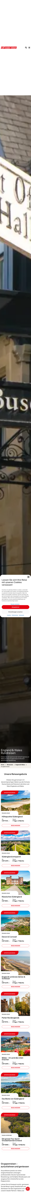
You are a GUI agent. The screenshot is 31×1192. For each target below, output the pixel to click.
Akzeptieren (15, 607)
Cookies (9, 615)
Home (2, 764)
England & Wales (20, 764)
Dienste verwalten (15, 604)
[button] (28, 577)
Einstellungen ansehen (15, 612)
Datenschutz (15, 615)
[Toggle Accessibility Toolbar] (28, 1189)
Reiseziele (10, 764)
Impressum (21, 615)
